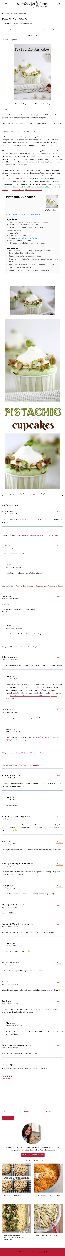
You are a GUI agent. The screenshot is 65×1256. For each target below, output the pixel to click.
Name (6, 1111)
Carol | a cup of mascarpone (15, 1045)
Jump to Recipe (33, 35)
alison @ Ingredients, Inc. (14, 905)
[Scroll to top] (60, 1249)
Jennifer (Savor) (9, 775)
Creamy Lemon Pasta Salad (46, 1236)
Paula (4, 841)
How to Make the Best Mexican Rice (48, 1196)
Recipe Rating (7, 1073)
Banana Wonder (9, 962)
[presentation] (16, 1178)
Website (48, 1111)
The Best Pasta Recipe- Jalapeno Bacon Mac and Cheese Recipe (14, 1237)
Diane (9, 24)
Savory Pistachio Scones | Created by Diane (27, 753)
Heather (6, 511)
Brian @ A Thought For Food (15, 863)
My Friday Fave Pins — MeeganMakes (25, 765)
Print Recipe (53, 210)
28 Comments (27, 24)
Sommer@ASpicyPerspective (15, 924)
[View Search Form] (59, 4)
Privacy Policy (43, 1252)
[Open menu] (6, 4)
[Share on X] (53, 29)
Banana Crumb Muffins (13, 1195)
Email (27, 1111)
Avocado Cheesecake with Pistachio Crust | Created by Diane (34, 535)
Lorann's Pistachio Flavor (26, 238)
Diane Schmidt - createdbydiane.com (28, 214)
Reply (59, 512)
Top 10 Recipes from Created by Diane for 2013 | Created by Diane (36, 586)
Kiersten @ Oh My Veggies (14, 816)
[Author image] (3, 23)
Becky (5, 982)
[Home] (3, 14)
